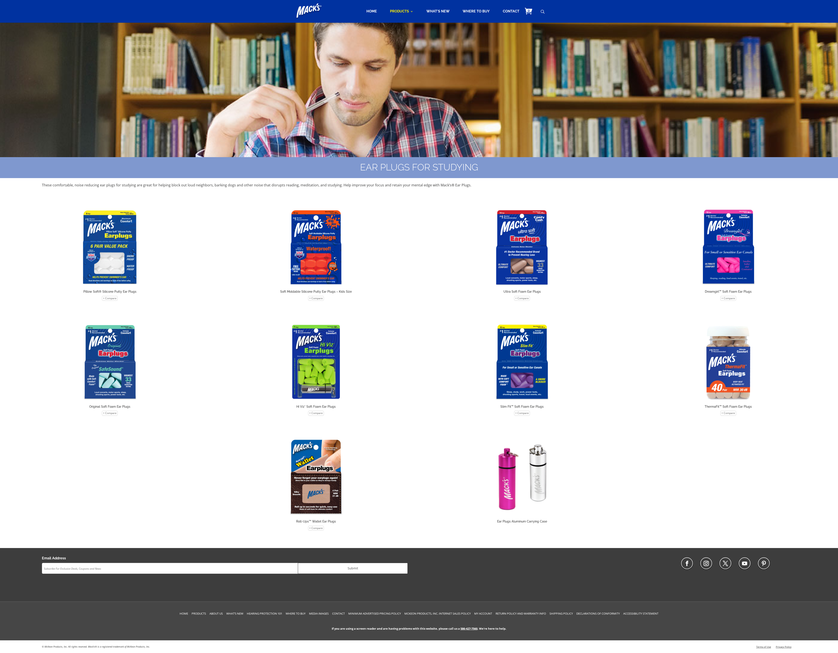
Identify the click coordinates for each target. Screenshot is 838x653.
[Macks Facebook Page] (687, 563)
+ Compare (110, 298)
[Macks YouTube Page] (744, 563)
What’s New (438, 11)
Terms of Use (763, 646)
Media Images (319, 613)
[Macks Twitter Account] (725, 563)
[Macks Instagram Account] (706, 563)
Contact (511, 11)
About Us (216, 613)
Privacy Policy (784, 646)
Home (371, 11)
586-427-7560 (468, 629)
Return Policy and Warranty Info (521, 613)
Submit (353, 568)
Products (399, 11)
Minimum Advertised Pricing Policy (374, 613)
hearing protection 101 (264, 613)
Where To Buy (476, 11)
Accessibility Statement (640, 613)
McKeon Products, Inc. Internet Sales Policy (437, 613)
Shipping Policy (561, 613)
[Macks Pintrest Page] (764, 563)
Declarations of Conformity (598, 613)
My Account (483, 613)
